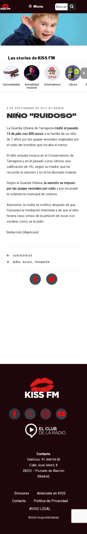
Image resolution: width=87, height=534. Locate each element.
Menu (38, 6)
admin (59, 108)
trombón (42, 262)
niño (17, 262)
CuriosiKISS (23, 255)
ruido (27, 262)
